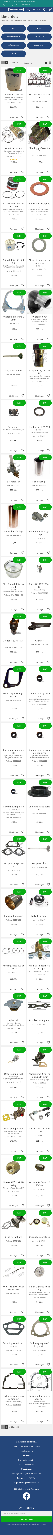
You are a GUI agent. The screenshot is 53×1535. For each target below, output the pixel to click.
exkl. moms (36, 9)
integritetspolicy (41, 1524)
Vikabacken (23, 1489)
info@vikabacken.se (28, 2)
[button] (3, 10)
